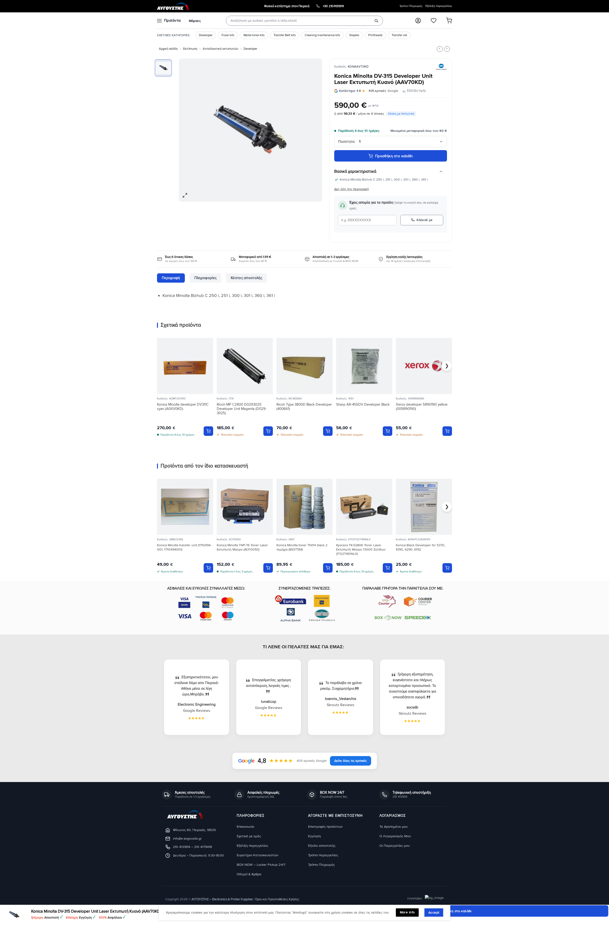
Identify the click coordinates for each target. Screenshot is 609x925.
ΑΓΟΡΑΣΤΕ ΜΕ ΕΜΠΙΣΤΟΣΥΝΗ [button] (335, 816)
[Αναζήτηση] (376, 21)
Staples (354, 35)
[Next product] (439, 49)
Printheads (375, 35)
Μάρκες (195, 21)
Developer (205, 35)
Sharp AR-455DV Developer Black (363, 404)
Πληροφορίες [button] (251, 816)
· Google (368, 91)
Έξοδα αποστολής (321, 845)
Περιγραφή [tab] (171, 278)
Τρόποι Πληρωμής (410, 6)
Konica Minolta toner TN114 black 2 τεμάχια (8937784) (301, 547)
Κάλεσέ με (425, 220)
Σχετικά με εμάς (249, 836)
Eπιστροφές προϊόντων (325, 826)
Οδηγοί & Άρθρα (249, 874)
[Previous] (187, 130)
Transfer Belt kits (285, 35)
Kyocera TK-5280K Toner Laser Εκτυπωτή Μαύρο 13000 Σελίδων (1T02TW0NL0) (361, 549)
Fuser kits (227, 35)
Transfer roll (399, 35)
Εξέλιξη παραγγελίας (438, 6)
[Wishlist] (434, 20)
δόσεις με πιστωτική (401, 114)
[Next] (313, 130)
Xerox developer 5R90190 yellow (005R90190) (421, 406)
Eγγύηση (314, 836)
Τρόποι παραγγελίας (323, 855)
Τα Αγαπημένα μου (393, 826)
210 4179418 (203, 847)
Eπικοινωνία (245, 826)
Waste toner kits (254, 35)
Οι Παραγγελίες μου (394, 845)
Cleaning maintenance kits (322, 35)
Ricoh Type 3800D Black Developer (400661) (304, 406)
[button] (418, 20)
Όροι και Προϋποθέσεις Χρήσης (277, 899)
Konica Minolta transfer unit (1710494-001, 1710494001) (184, 547)
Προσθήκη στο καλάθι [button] (208, 431)
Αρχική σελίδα (168, 49)
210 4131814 (181, 847)
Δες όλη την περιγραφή (351, 189)
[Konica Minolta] (441, 67)
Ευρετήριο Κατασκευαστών (257, 855)
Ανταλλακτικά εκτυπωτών (220, 49)
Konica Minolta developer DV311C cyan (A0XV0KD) (183, 406)
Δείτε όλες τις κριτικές (350, 760)
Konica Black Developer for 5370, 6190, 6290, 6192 (420, 547)
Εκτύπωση (190, 49)
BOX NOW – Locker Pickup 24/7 (261, 864)
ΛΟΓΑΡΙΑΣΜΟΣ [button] (392, 816)
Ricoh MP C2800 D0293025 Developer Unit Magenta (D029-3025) (242, 408)
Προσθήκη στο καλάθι (394, 156)
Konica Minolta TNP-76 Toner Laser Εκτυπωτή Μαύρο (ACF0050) (242, 547)
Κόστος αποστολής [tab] (246, 278)
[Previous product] (447, 49)
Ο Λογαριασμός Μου (395, 836)
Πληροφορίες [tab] (205, 278)
